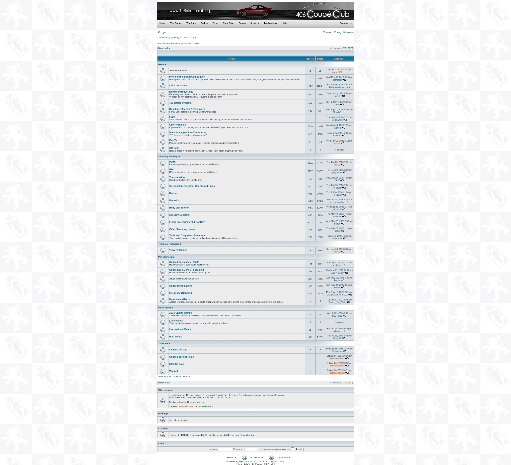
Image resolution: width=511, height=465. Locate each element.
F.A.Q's (173, 140)
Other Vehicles (177, 124)
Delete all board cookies (168, 376)
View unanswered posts (168, 43)
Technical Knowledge (169, 244)
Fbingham (337, 351)
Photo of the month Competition (187, 76)
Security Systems (179, 215)
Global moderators (204, 406)
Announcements (178, 70)
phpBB (242, 462)
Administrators (186, 406)
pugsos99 (337, 172)
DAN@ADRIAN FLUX (337, 294)
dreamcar (337, 238)
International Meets (180, 329)
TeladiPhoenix (337, 358)
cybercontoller (337, 202)
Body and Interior (179, 207)
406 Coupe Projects (180, 103)
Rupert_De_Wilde (337, 302)
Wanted (173, 371)
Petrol (172, 161)
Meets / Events (165, 307)
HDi (171, 169)
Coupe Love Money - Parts (184, 262)
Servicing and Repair (169, 156)
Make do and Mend (179, 299)
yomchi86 (337, 72)
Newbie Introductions (181, 91)
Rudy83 (337, 338)
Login (163, 32)
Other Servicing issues (182, 229)
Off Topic (174, 148)
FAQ (338, 32)
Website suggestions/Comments (187, 132)
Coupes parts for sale (181, 356)
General (162, 64)
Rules (328, 32)
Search (350, 32)
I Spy (172, 117)
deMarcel (337, 80)
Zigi (253, 435)
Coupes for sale (178, 349)
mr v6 (337, 143)
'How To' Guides (178, 250)
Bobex (337, 224)
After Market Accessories (184, 278)
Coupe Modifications (180, 285)
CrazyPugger (337, 273)
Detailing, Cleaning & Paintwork (187, 109)
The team (185, 376)
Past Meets (175, 336)
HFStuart (337, 188)
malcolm (337, 135)
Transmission (177, 177)
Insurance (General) (180, 293)
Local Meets (176, 320)
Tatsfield (337, 128)
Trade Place (164, 343)
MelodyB (337, 112)
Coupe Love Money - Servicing (186, 269)
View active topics (191, 43)
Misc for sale (176, 364)
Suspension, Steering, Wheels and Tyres (192, 186)
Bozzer (337, 96)
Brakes (173, 193)
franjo (337, 231)
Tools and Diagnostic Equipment (187, 235)
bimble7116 (337, 120)
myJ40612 (337, 316)
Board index (164, 48)
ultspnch (337, 209)
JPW (337, 104)
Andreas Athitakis (337, 87)
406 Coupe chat (178, 85)
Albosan (337, 331)
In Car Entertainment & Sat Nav (187, 222)
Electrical (174, 200)
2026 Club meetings (180, 312)
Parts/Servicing (166, 257)
